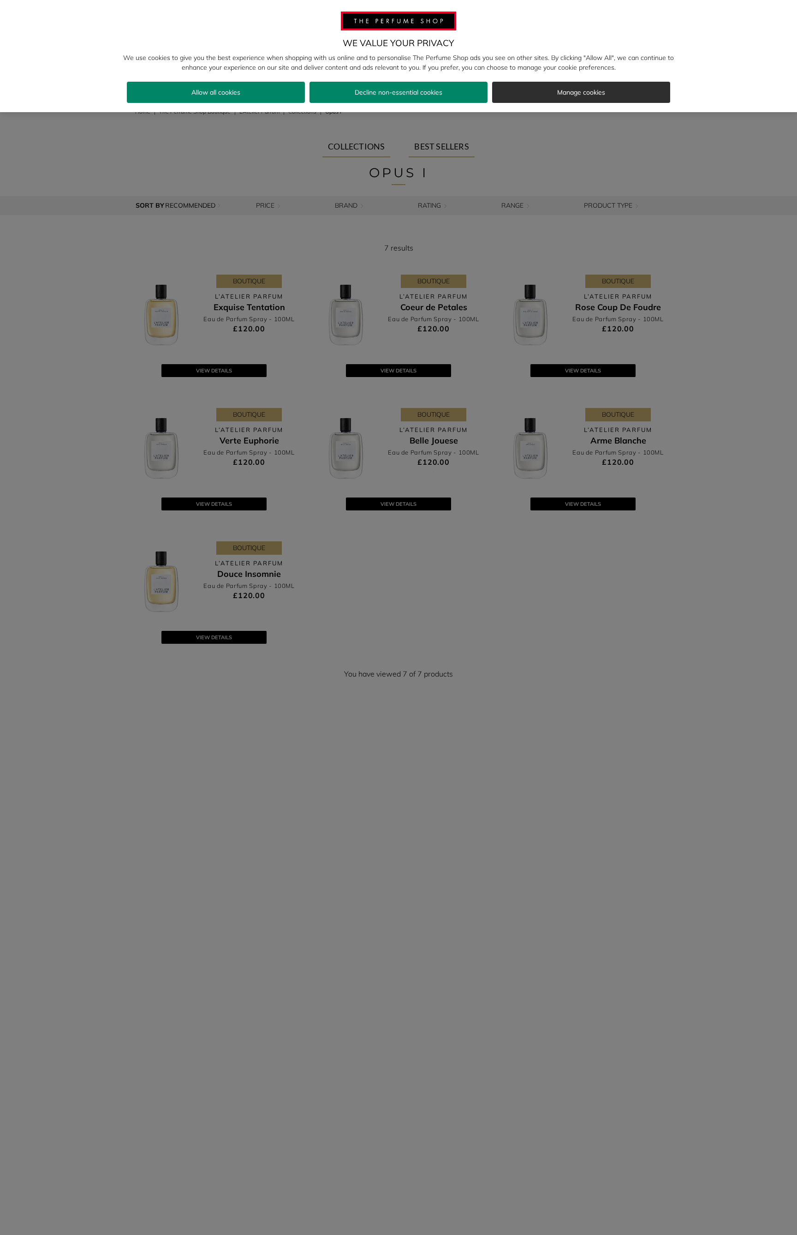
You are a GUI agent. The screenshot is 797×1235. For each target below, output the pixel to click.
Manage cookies (581, 92)
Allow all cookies (215, 92)
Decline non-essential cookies (398, 92)
